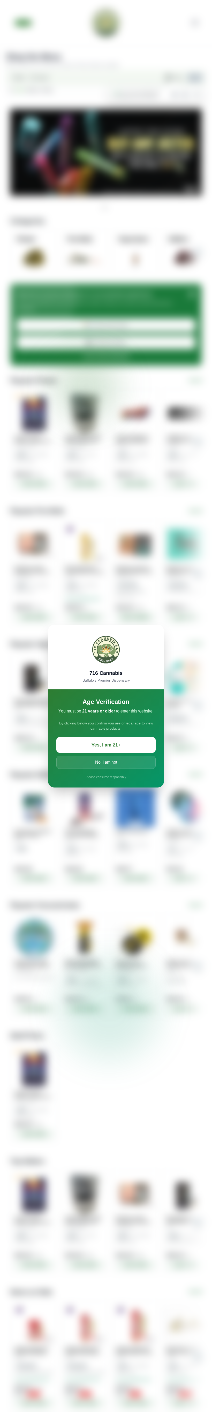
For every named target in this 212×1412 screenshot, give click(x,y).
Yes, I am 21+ (106, 745)
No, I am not (106, 762)
